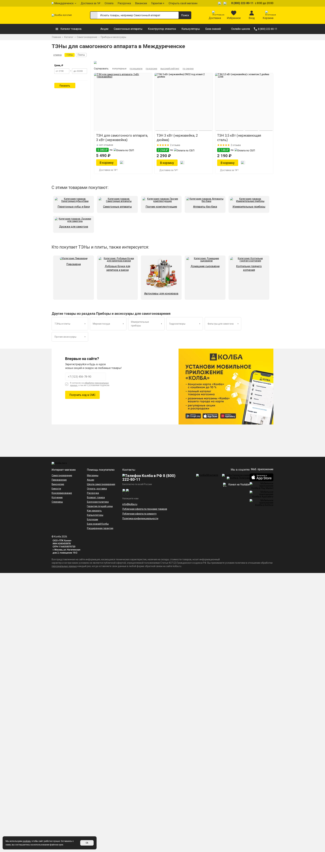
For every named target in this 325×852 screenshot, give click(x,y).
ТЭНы (69, 55)
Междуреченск (63, 3)
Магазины (92, 475)
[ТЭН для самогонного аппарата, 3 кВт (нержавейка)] (123, 102)
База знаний (213, 28)
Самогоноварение (62, 475)
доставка (101, 488)
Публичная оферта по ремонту (139, 513)
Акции (104, 28)
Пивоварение (59, 479)
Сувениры (57, 501)
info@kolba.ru (129, 504)
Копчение (57, 497)
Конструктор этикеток (162, 28)
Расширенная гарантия (100, 528)
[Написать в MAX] (225, 3)
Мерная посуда (101, 323)
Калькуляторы (190, 28)
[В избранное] (122, 163)
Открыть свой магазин (183, 3)
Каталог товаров (71, 28)
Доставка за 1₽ (90, 3)
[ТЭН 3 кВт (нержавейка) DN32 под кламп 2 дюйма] (184, 102)
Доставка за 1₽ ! (108, 170)
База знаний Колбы (98, 524)
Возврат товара (96, 497)
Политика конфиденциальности (140, 518)
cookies (26, 841)
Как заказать (94, 510)
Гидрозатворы (177, 323)
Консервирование (62, 493)
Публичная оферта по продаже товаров (144, 509)
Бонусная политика (98, 501)
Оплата (109, 3)
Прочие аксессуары (65, 336)
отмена (57, 55)
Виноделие (58, 484)
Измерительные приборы (140, 324)
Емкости (56, 488)
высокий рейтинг (169, 68)
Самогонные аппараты (128, 28)
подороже (151, 68)
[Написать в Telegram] (220, 3)
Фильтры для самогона (221, 323)
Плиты (81, 55)
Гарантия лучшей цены (100, 506)
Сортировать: (101, 68)
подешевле (136, 68)
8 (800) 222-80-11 (242, 3)
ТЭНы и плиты (62, 323)
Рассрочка (124, 3)
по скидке (188, 68)
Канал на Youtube (239, 484)
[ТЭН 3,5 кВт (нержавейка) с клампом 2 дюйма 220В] (244, 102)
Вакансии (141, 3)
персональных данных (64, 566)
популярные (119, 68)
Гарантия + (157, 3)
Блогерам (92, 519)
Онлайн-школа (240, 28)
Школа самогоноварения (101, 484)
